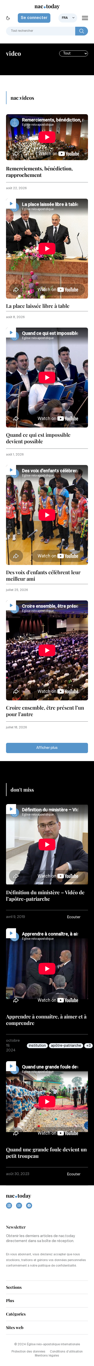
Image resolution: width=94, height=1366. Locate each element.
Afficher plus (47, 748)
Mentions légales (47, 1355)
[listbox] (67, 17)
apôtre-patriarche (66, 1045)
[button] (77, 917)
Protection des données (28, 1351)
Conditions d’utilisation (66, 1351)
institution (37, 1045)
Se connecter (34, 18)
